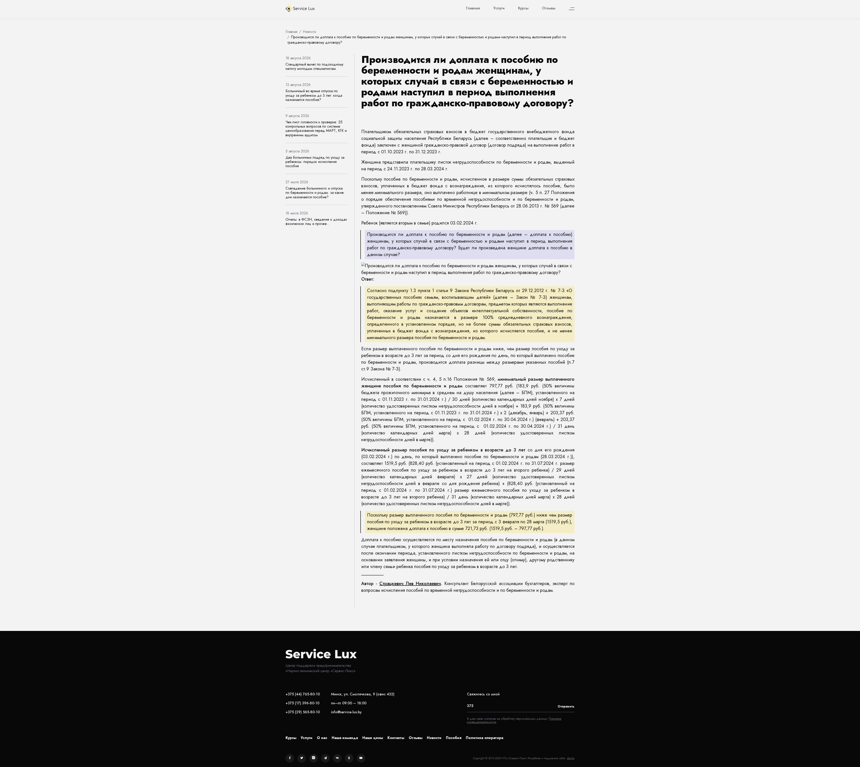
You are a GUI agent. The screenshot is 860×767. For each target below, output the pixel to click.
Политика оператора (484, 737)
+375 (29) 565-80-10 (303, 712)
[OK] (349, 758)
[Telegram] (325, 758)
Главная (473, 8)
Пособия (453, 737)
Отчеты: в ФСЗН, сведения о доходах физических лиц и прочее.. (316, 221)
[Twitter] (301, 758)
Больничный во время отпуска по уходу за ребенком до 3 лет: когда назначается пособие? (314, 95)
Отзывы (548, 8)
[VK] (337, 758)
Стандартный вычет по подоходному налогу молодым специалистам (314, 66)
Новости (434, 737)
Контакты (395, 737)
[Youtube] (361, 758)
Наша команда (345, 737)
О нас (322, 737)
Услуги (499, 8)
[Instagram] (313, 758)
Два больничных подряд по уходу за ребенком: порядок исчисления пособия (315, 162)
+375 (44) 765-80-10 (303, 694)
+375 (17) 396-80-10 (302, 703)
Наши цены (372, 737)
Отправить (566, 706)
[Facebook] (290, 758)
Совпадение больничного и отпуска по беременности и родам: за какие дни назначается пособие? (315, 192)
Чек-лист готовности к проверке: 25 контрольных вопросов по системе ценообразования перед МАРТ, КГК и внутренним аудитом (316, 129)
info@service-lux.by (346, 712)
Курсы (523, 8)
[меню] (571, 8)
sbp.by (570, 758)
